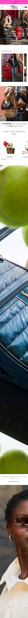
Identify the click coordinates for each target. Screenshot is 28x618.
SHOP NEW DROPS (14, 41)
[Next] (25, 67)
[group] (10, 148)
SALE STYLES (17, 1)
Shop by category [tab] (19, 51)
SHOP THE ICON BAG (14, 118)
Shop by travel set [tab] (7, 51)
